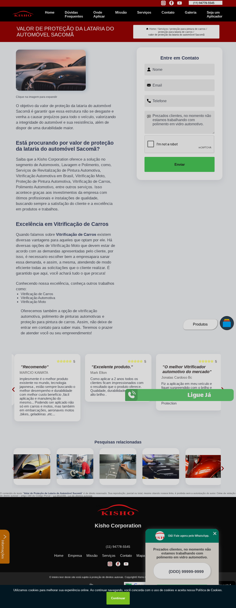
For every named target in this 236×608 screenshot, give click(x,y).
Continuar (118, 598)
